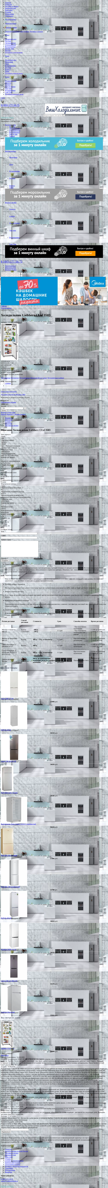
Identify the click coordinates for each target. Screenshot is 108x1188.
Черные (8, 50)
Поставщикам (10, 1170)
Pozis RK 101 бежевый (9, 855)
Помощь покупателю (12, 1163)
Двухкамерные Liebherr (55, 378)
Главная (8, 2)
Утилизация (9, 14)
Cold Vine (8, 92)
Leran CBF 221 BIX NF (9, 981)
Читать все (5, 1055)
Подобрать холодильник (14, 52)
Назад (7, 35)
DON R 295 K (6, 730)
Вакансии (8, 1172)
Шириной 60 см (36, 378)
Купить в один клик (8, 412)
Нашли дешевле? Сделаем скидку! (13, 414)
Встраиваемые (10, 47)
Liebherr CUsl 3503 (7, 1048)
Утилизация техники (12, 1164)
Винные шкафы (11, 27)
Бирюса (8, 69)
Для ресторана (10, 87)
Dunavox (8, 83)
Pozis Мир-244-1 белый (9, 793)
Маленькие (9, 62)
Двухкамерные (10, 43)
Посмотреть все (10, 39)
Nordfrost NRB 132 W (8, 949)
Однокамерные (10, 45)
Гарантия (8, 4)
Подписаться (6, 1132)
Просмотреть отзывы (8, 402)
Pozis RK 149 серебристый (10, 887)
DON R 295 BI (6, 918)
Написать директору (7, 1186)
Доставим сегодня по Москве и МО (13, 394)
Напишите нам (10, 8)
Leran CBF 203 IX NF (8, 761)
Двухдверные (6, 378)
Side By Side (9, 49)
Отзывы (8, 12)
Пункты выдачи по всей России (16, 1151)
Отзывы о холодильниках (14, 1161)
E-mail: (3, 535)
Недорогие (15, 378)
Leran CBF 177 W (7, 698)
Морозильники (10, 23)
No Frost (8, 41)
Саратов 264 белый (8, 1012)
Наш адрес (9, 10)
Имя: (3, 531)
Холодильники (10, 19)
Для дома (8, 88)
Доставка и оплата (11, 6)
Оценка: (4, 558)
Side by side (13, 134)
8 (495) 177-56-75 (10, 105)
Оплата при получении (9, 391)
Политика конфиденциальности (16, 1166)
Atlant (7, 71)
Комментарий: (6, 540)
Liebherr (8, 85)
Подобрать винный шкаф (14, 94)
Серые (44, 378)
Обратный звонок (7, 117)
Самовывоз (9, 16)
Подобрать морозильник (14, 73)
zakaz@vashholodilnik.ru (9, 1181)
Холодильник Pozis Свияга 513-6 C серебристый (18, 824)
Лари (7, 64)
